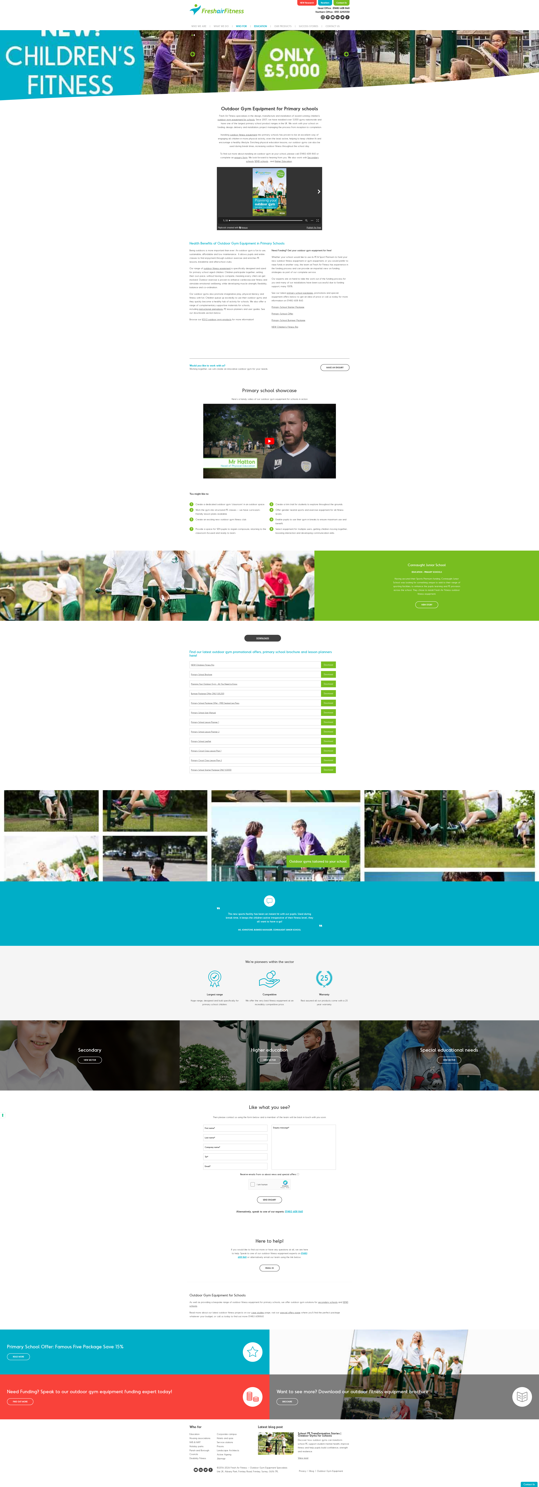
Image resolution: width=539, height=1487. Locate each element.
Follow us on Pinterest (328, 17)
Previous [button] (192, 54)
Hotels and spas (225, 1438)
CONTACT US (333, 26)
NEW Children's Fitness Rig (285, 326)
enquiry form (240, 157)
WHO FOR (241, 26)
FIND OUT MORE (20, 1401)
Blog (311, 1471)
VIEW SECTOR (90, 1060)
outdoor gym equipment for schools (236, 119)
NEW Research (307, 2)
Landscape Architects (228, 1450)
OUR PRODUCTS (283, 26)
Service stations (225, 1442)
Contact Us (341, 2)
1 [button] (192, 35)
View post (303, 1458)
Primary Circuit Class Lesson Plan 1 (262, 750)
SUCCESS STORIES (308, 26)
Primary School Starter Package (288, 307)
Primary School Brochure (262, 674)
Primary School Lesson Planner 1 (262, 722)
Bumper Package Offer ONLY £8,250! (262, 693)
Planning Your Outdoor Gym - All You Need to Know (262, 684)
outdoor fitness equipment (243, 134)
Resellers (325, 2)
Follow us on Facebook (347, 17)
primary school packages (300, 293)
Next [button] (346, 54)
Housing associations (199, 1438)
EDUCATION (260, 26)
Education (194, 1434)
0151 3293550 (342, 11)
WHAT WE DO (221, 26)
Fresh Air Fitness (216, 9)
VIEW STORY (426, 605)
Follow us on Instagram (323, 17)
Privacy (302, 1471)
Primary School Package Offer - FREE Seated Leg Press (262, 703)
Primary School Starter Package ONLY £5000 (262, 770)
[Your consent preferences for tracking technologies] (2, 1115)
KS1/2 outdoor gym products (216, 319)
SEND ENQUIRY (269, 1200)
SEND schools (261, 161)
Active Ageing (224, 1454)
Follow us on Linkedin (337, 17)
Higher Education (283, 161)
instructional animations (211, 309)
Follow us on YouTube (333, 17)
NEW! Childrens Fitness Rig (262, 665)
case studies (257, 1312)
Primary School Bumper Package (288, 320)
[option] (269, 65)
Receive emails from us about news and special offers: (268, 1174)
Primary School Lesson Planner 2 (262, 731)
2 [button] (194, 35)
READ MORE (18, 1356)
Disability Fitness (197, 1458)
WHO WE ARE (198, 26)
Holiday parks (196, 1446)
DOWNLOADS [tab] (262, 638)
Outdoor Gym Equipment (330, 1471)
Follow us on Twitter (342, 17)
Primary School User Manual (262, 712)
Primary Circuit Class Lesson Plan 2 (262, 760)
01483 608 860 (341, 8)
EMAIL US (269, 1268)
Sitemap (221, 1458)
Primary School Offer (282, 313)
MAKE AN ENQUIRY (335, 367)
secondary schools (328, 1302)
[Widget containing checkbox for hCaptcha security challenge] (269, 1184)
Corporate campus (227, 1434)
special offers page (290, 1312)
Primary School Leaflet (262, 741)
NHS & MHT (195, 1442)
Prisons (220, 1446)
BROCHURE (287, 1401)
